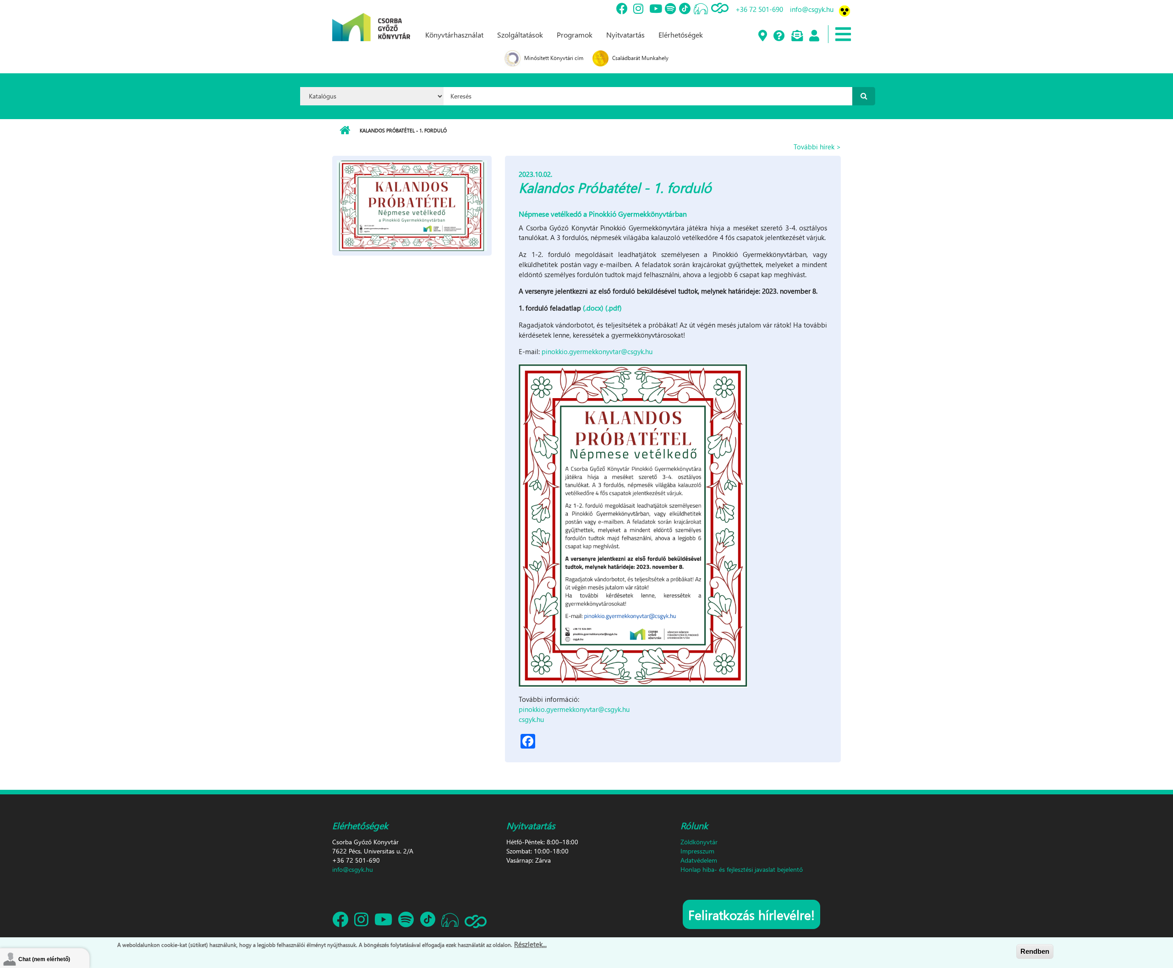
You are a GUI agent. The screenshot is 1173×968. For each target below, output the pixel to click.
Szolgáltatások (520, 34)
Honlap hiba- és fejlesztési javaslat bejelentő (741, 869)
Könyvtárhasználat (454, 34)
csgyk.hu (531, 719)
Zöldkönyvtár (699, 841)
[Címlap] (371, 19)
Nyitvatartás (625, 34)
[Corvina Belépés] (814, 36)
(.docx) (593, 307)
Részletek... (530, 944)
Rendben (1034, 951)
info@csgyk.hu (811, 9)
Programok (574, 34)
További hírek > (817, 146)
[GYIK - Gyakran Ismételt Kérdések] (779, 36)
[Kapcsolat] (797, 36)
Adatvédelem (698, 860)
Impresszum (697, 851)
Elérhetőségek (680, 34)
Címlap (344, 130)
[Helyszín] (762, 36)
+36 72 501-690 (759, 9)
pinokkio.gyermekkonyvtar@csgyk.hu (597, 351)
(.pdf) (613, 307)
